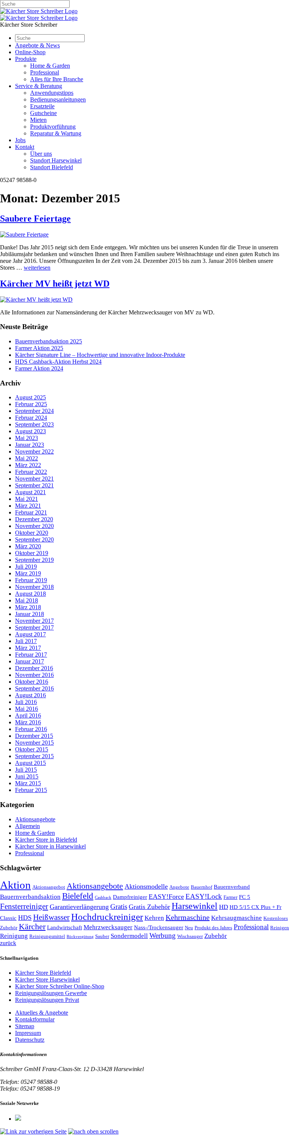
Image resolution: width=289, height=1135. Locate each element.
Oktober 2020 (31, 533)
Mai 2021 (26, 499)
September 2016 (34, 688)
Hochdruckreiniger (107, 916)
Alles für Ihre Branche (56, 79)
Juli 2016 (26, 702)
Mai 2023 (26, 438)
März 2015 (28, 783)
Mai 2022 (26, 458)
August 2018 (30, 593)
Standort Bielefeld (51, 167)
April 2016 (28, 715)
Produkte (26, 59)
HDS (25, 917)
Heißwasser (51, 917)
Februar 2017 (31, 654)
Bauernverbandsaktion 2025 (48, 341)
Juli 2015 (26, 769)
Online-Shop (30, 52)
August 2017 (30, 634)
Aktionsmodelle (146, 886)
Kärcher (32, 926)
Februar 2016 (31, 729)
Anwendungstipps (51, 93)
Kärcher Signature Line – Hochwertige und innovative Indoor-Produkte (100, 355)
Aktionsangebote (35, 819)
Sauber (102, 936)
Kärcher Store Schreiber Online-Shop (59, 986)
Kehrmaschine (188, 917)
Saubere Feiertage (35, 218)
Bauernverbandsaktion (30, 896)
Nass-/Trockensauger (158, 927)
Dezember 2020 (34, 519)
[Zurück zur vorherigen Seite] (33, 1131)
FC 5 (244, 897)
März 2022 (28, 465)
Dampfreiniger (130, 897)
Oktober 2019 (31, 553)
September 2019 (34, 560)
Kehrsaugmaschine (236, 917)
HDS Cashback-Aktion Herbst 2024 (58, 361)
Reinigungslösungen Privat (47, 1000)
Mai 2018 (26, 600)
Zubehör (215, 935)
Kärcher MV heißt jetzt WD (55, 283)
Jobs (20, 140)
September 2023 (34, 424)
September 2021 (34, 485)
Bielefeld (77, 896)
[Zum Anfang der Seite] (93, 1131)
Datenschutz (29, 1039)
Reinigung (14, 935)
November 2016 (34, 675)
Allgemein (27, 826)
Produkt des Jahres (213, 927)
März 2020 (28, 546)
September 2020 (34, 539)
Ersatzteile (42, 106)
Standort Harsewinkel (56, 160)
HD (223, 906)
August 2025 (30, 397)
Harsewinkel (195, 906)
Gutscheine (43, 113)
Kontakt (24, 147)
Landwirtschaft (64, 927)
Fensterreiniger (24, 906)
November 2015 (34, 742)
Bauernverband (232, 887)
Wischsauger (190, 936)
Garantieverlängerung (79, 906)
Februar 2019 (31, 580)
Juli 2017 (26, 641)
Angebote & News (37, 45)
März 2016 (28, 722)
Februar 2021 (31, 512)
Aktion (15, 885)
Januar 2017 (29, 661)
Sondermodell (129, 935)
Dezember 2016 (34, 668)
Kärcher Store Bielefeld (43, 973)
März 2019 (28, 573)
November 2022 (34, 451)
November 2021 (34, 478)
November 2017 (34, 621)
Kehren (154, 917)
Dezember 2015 (34, 736)
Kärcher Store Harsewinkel (47, 979)
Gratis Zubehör (149, 906)
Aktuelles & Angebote (41, 1012)
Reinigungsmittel (47, 936)
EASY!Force (166, 896)
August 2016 (30, 695)
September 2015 (34, 756)
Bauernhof (201, 887)
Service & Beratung (38, 86)
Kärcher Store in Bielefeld (46, 839)
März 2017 (28, 648)
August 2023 (30, 431)
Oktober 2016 (31, 681)
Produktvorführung (53, 126)
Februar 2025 (31, 404)
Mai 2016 (26, 709)
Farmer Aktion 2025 (39, 348)
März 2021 (28, 505)
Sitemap (24, 1026)
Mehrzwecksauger (108, 927)
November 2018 (34, 587)
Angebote (179, 887)
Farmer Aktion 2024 (39, 368)
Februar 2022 (31, 472)
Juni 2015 (26, 776)
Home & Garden (50, 65)
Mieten (38, 120)
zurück (8, 943)
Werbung (162, 935)
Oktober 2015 (31, 749)
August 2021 (30, 492)
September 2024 (34, 411)
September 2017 (34, 627)
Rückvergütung (80, 937)
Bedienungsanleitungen (58, 99)
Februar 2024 (31, 417)
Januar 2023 (29, 445)
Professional (44, 72)
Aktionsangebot (48, 887)
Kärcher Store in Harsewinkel (50, 846)
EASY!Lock (204, 896)
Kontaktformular (35, 1019)
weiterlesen (37, 267)
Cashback (103, 897)
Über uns (41, 153)
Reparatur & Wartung (55, 133)
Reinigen (279, 927)
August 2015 (30, 763)
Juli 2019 (26, 566)
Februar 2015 (31, 790)
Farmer (230, 897)
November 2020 (34, 526)
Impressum (28, 1033)
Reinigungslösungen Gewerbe (51, 993)
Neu (189, 927)
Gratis (118, 906)
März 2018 (28, 607)
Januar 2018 (29, 614)
